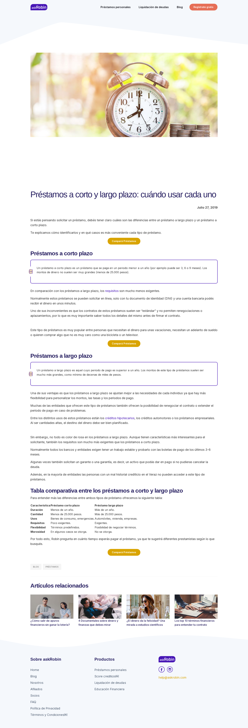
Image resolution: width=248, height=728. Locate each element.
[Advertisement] (124, 162)
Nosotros (36, 682)
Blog (36, 566)
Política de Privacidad (45, 708)
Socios (34, 695)
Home (34, 670)
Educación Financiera (109, 689)
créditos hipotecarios (119, 418)
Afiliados (36, 689)
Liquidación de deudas (110, 682)
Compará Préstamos (124, 241)
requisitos (112, 291)
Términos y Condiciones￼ (48, 715)
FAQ (33, 702)
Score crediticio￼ (106, 676)
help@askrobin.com (172, 677)
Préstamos (52, 566)
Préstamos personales (110, 670)
